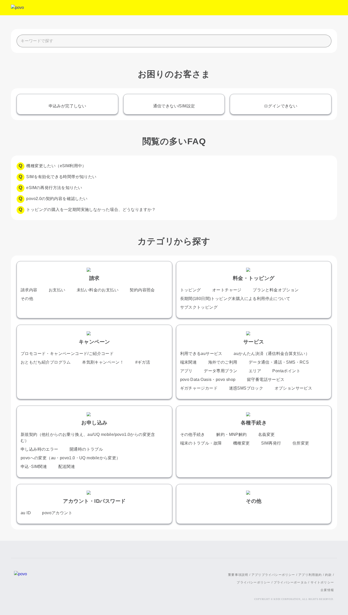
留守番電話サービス (266, 379)
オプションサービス (293, 388)
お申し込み (94, 422)
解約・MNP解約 (231, 434)
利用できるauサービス (201, 353)
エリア (255, 371)
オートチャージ (227, 290)
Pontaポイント (286, 371)
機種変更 (241, 443)
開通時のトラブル (86, 449)
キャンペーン (94, 342)
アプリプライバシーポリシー (273, 575)
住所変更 (300, 443)
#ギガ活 (142, 362)
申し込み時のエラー (39, 449)
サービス (253, 342)
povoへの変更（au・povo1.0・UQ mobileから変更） (71, 458)
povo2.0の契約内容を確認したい (56, 198)
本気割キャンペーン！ (103, 362)
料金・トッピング (254, 278)
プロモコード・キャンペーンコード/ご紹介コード (67, 353)
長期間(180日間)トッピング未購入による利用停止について (235, 298)
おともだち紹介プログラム (46, 362)
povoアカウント (57, 513)
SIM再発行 (271, 443)
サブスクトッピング (199, 307)
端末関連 (188, 362)
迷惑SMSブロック (246, 388)
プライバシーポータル (290, 582)
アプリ (186, 371)
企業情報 (327, 590)
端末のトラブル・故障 (201, 443)
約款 (328, 575)
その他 (27, 298)
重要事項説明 (238, 575)
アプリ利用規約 (310, 575)
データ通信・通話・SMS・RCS (279, 362)
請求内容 (29, 290)
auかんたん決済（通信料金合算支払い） (272, 353)
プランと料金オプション (276, 290)
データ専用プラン (220, 371)
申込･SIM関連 (34, 466)
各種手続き (254, 422)
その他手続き (192, 434)
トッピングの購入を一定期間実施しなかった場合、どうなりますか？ (91, 209)
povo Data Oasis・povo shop (208, 379)
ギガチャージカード (199, 388)
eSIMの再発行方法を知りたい (54, 187)
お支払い (57, 290)
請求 (94, 278)
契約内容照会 (142, 290)
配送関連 (66, 466)
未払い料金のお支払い (97, 290)
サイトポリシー (322, 582)
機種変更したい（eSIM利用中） (56, 166)
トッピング (190, 290)
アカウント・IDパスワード (94, 501)
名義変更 (266, 434)
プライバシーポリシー (253, 582)
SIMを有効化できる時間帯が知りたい (61, 177)
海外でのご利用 (222, 362)
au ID (26, 513)
